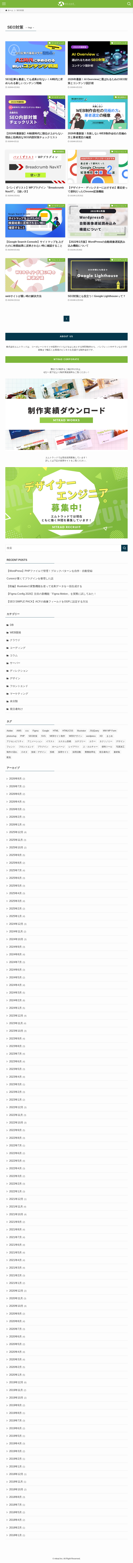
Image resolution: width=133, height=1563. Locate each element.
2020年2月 (17, 1367)
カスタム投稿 (64, 741)
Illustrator (81, 730)
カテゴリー (80, 741)
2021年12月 (17, 1199)
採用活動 (77, 752)
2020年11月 (17, 1298)
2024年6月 (17, 969)
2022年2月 (17, 1183)
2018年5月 (17, 1512)
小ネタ (24, 752)
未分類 (14, 701)
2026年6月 (17, 794)
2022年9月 (17, 1130)
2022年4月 (17, 1168)
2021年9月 (17, 1222)
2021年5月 (17, 1252)
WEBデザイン (75, 736)
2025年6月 (17, 878)
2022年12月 (17, 1107)
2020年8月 (17, 1321)
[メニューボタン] (4, 4)
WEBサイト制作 (57, 736)
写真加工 (120, 746)
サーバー (15, 663)
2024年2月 (17, 1000)
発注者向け (16, 709)
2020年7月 (17, 1329)
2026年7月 (17, 786)
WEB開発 (15, 632)
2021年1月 (17, 1283)
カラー (92, 741)
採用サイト (63, 752)
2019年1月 (17, 1466)
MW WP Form (109, 730)
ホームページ (58, 746)
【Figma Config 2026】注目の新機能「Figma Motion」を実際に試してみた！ (51, 593)
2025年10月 (17, 847)
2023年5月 (17, 1069)
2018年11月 (17, 1481)
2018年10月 (17, 1489)
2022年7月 (17, 1145)
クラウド (15, 640)
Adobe (10, 730)
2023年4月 (17, 1076)
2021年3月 (17, 1267)
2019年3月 (17, 1451)
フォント (11, 746)
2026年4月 (17, 801)
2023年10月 (17, 1030)
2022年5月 (17, 1160)
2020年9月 (17, 1313)
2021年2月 (17, 1275)
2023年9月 (17, 1038)
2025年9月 (17, 855)
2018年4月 (17, 1519)
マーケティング (19, 693)
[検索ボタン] (129, 4)
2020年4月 (17, 1351)
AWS (19, 730)
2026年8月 (17, 778)
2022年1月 (17, 1191)
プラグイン (43, 746)
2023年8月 (17, 1046)
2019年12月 (17, 1382)
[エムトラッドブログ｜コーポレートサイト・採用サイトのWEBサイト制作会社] (66, 4)
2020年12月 (17, 1290)
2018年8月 (17, 1497)
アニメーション (34, 741)
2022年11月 (17, 1115)
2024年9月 (17, 946)
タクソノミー (106, 741)
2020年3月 (17, 1359)
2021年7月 (17, 1237)
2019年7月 (17, 1420)
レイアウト (74, 746)
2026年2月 (17, 816)
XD (101, 736)
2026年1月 (17, 824)
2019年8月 (17, 1413)
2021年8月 (17, 1229)
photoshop (11, 736)
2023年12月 (17, 1015)
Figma (35, 730)
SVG (43, 736)
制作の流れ (12, 752)
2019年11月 (17, 1390)
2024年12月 (17, 924)
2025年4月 (17, 893)
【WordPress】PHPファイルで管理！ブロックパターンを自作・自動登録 (49, 571)
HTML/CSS (67, 730)
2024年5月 (17, 977)
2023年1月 (17, 1099)
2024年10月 (17, 939)
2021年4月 (17, 1260)
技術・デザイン (38, 752)
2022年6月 (17, 1153)
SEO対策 (33, 736)
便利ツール (107, 746)
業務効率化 (90, 752)
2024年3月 (17, 992)
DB (12, 625)
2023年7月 (17, 1053)
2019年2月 (17, 1458)
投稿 (52, 752)
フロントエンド (19, 686)
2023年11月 (17, 1023)
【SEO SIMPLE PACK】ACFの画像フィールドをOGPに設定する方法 (47, 601)
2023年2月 (17, 1092)
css (27, 730)
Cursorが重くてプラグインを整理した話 (30, 578)
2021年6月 (17, 1244)
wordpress (91, 736)
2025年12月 (17, 832)
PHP (22, 736)
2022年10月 (17, 1122)
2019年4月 (17, 1443)
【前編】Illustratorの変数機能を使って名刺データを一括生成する (44, 586)
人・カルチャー (90, 746)
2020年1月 (17, 1374)
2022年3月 (17, 1176)
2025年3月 (17, 901)
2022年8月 (17, 1137)
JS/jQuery (94, 730)
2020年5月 (17, 1344)
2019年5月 (17, 1435)
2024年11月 (17, 931)
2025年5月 (17, 885)
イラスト (50, 741)
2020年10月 (17, 1306)
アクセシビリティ (15, 741)
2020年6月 (17, 1336)
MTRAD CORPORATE (66, 359)
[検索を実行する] (124, 548)
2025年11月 (17, 840)
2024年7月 (17, 962)
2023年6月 (17, 1061)
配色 (9, 757)
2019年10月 (17, 1397)
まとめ (109, 736)
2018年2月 (17, 1527)
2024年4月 (17, 985)
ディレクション (19, 670)
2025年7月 (17, 870)
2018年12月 (17, 1474)
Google (45, 730)
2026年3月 (17, 809)
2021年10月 (17, 1214)
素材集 (117, 752)
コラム (14, 655)
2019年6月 (17, 1428)
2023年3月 (17, 1084)
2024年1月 (17, 1008)
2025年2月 (17, 908)
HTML (56, 730)
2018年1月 (17, 1535)
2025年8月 (17, 862)
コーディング (17, 647)
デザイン (15, 678)
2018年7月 (17, 1504)
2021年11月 (17, 1206)
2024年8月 (17, 954)
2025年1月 (17, 916)
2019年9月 (17, 1405)
